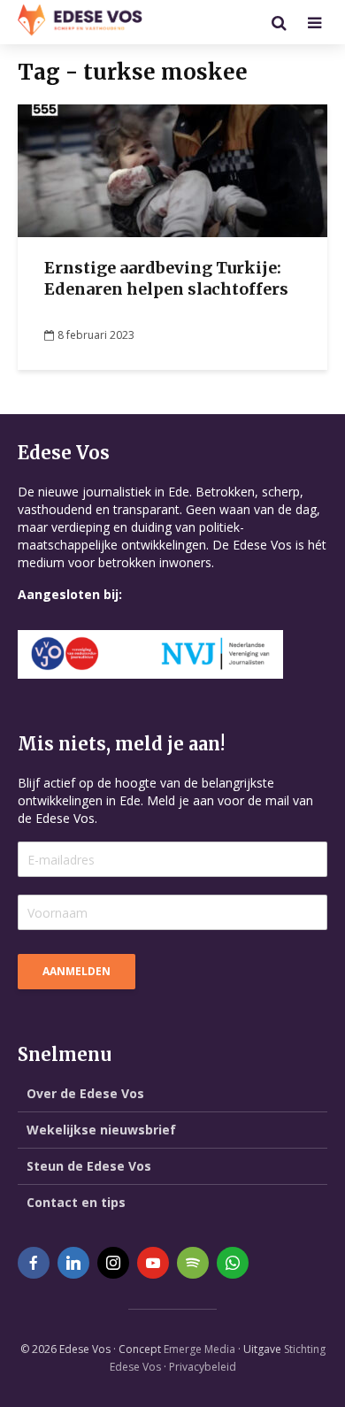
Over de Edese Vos (85, 1093)
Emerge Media (199, 1349)
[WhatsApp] (233, 1263)
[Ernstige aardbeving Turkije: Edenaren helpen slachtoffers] (172, 169)
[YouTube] (153, 1263)
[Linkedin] (73, 1263)
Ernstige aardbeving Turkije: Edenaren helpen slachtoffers (166, 278)
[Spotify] (193, 1263)
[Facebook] (34, 1263)
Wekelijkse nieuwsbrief (101, 1129)
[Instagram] (113, 1263)
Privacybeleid (202, 1366)
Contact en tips (76, 1202)
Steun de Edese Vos (89, 1165)
